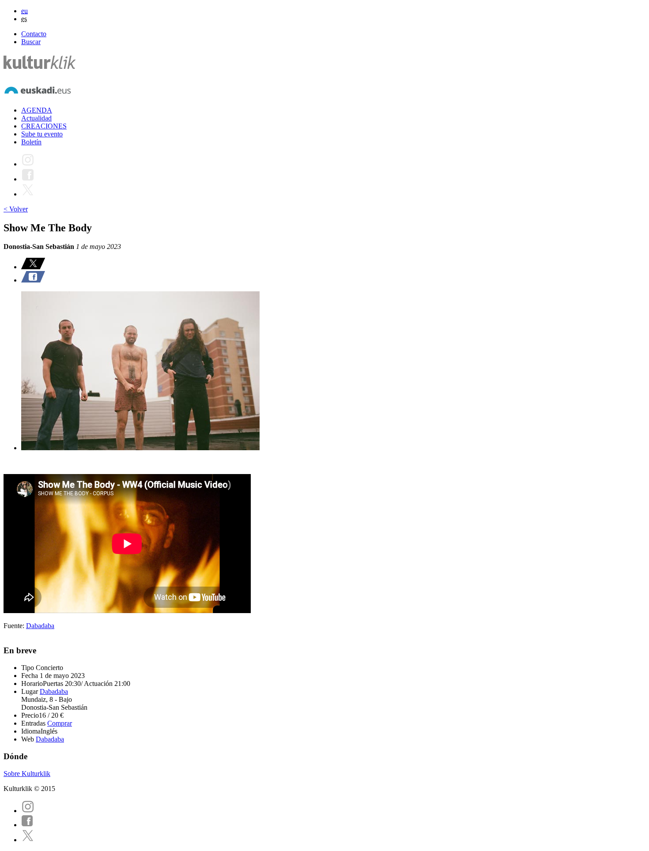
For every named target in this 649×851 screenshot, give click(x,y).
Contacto (33, 34)
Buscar (31, 41)
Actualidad (36, 118)
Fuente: (15, 625)
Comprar (59, 723)
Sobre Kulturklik (27, 773)
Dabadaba (40, 625)
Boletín (31, 142)
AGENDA (36, 110)
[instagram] (27, 810)
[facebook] (27, 824)
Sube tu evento (42, 134)
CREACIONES (44, 126)
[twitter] (27, 839)
